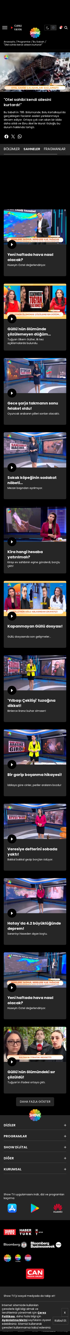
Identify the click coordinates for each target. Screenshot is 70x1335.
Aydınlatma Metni (14, 1320)
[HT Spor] (39, 1232)
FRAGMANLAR (55, 149)
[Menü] (4, 27)
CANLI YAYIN (17, 27)
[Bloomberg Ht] (15, 1244)
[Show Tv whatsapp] (19, 136)
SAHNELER (32, 149)
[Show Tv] (35, 33)
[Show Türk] (18, 1258)
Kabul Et (60, 1320)
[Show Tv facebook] (6, 136)
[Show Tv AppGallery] (57, 1208)
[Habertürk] (10, 1232)
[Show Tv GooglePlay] (35, 1208)
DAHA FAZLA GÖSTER (35, 1101)
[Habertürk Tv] (26, 1232)
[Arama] (66, 27)
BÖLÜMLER (12, 149)
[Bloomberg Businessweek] (46, 1244)
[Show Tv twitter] (13, 136)
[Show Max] (28, 1258)
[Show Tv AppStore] (12, 1208)
